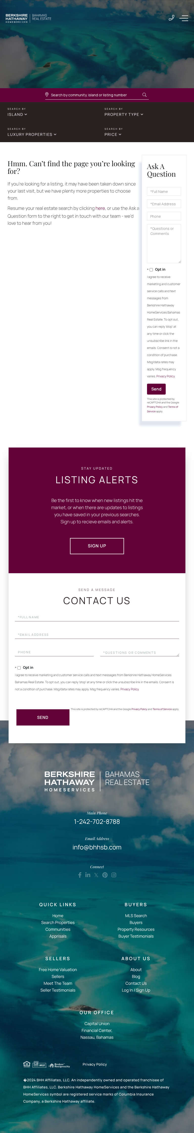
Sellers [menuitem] (58, 976)
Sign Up (97, 546)
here (100, 208)
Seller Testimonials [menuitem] (57, 990)
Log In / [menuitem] (128, 990)
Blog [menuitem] (136, 976)
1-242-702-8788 (171, 18)
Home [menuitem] (58, 915)
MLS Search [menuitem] (136, 915)
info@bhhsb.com (97, 843)
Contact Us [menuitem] (136, 983)
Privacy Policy (165, 376)
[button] (144, 95)
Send (156, 389)
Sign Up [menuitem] (143, 990)
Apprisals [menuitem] (57, 936)
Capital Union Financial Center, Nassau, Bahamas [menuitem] (97, 1030)
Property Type (122, 114)
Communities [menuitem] (57, 929)
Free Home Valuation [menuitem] (58, 969)
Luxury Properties (30, 134)
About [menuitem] (136, 969)
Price (111, 134)
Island (15, 114)
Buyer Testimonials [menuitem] (136, 936)
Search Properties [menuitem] (58, 922)
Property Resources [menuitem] (136, 929)
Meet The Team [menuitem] (58, 983)
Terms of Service (162, 709)
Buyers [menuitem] (136, 922)
